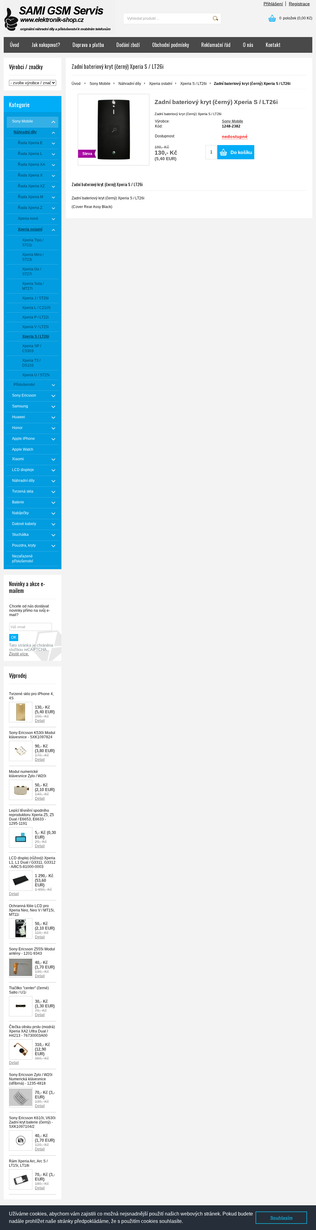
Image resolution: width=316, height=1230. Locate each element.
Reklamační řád (216, 44)
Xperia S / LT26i (193, 83)
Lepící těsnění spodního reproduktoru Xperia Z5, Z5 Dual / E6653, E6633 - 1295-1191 (31, 817)
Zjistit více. (19, 654)
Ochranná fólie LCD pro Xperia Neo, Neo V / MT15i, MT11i (32, 910)
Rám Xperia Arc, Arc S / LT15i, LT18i (28, 1163)
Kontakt (273, 44)
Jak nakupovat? (45, 44)
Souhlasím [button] (281, 1217)
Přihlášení (273, 3)
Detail (40, 721)
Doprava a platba (88, 44)
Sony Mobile (99, 83)
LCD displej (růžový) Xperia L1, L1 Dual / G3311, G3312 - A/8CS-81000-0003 (32, 862)
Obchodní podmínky (170, 44)
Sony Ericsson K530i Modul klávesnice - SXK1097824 (32, 735)
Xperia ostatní (160, 83)
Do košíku (241, 152)
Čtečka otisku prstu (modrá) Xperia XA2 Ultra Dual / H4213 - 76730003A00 (32, 1031)
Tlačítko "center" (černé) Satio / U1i (29, 990)
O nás (248, 44)
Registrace (299, 3)
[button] (185, 1222)
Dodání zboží (128, 44)
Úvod (14, 44)
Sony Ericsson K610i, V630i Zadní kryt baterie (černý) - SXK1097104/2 (32, 1122)
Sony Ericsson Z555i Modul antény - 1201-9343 (32, 951)
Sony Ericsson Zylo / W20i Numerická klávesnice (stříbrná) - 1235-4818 (30, 1079)
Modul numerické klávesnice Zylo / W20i (27, 773)
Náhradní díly (129, 83)
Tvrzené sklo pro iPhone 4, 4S (31, 696)
